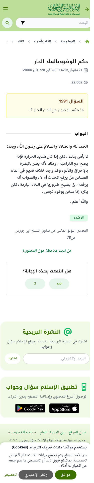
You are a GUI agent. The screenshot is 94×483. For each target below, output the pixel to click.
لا (35, 283)
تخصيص (10, 474)
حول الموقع (77, 432)
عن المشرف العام (52, 432)
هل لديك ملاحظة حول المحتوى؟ (47, 250)
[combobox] (57, 23)
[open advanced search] (22, 22)
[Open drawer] (5, 9)
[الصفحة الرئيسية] (87, 41)
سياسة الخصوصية (22, 432)
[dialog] (45, 462)
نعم (59, 283)
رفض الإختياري (36, 474)
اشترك (12, 358)
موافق (65, 474)
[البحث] (7, 23)
